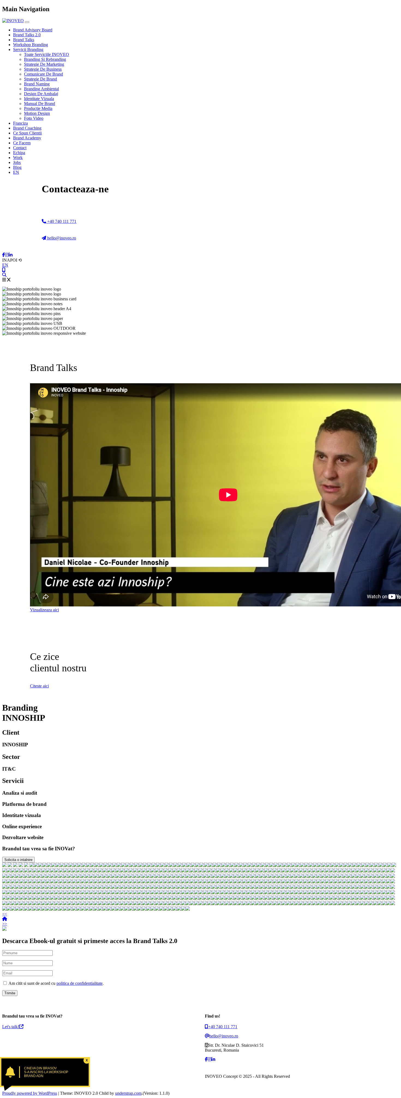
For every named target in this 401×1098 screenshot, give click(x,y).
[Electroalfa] (302, 865)
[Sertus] (70, 871)
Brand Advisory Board (32, 30)
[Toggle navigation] (27, 22)
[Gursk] (49, 865)
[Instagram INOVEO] (7, 255)
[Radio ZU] (122, 871)
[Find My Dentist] (53, 865)
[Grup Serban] (149, 865)
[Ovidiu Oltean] (96, 871)
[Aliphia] (17, 871)
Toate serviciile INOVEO (46, 54)
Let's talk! (10, 1026)
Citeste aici (39, 686)
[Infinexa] (36, 865)
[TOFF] (219, 865)
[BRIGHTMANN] (97, 865)
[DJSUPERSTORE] (179, 871)
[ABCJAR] (210, 865)
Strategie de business (43, 69)
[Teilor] (119, 865)
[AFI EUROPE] (114, 865)
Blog (17, 167)
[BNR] (21, 865)
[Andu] (57, 871)
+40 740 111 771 (61, 221)
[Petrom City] (161, 871)
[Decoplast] (162, 865)
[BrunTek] (61, 871)
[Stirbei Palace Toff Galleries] (66, 865)
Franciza (20, 123)
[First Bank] (15, 865)
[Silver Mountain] (126, 871)
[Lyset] (132, 865)
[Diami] (105, 871)
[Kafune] (174, 871)
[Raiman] (258, 865)
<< (4, 914)
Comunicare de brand (43, 74)
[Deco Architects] (324, 865)
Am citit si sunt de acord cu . (56, 983)
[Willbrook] (170, 871)
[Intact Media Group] (26, 871)
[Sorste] (346, 865)
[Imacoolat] (363, 865)
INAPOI (12, 260)
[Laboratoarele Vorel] (333, 865)
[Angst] (83, 871)
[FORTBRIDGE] (180, 865)
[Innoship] (224, 865)
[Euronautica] (337, 865)
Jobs (17, 162)
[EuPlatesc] (106, 865)
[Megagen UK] (153, 871)
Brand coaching (27, 128)
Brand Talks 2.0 (27, 34)
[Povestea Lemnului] (109, 871)
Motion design (37, 113)
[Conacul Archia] (87, 871)
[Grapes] (250, 865)
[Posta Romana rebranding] (45, 865)
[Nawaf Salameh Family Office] (75, 865)
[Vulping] (385, 865)
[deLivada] (22, 871)
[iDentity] (320, 865)
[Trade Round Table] (350, 865)
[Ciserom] (100, 871)
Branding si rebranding (45, 59)
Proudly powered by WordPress (29, 1093)
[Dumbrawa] (197, 865)
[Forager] (154, 865)
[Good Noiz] (110, 865)
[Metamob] (376, 865)
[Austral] (65, 871)
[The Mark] (157, 871)
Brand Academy (27, 138)
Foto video (33, 118)
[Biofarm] (10, 865)
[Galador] (372, 865)
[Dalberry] (4, 871)
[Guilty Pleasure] (368, 865)
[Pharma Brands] (389, 865)
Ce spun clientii (27, 133)
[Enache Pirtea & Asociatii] (101, 865)
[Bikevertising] (315, 865)
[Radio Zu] (26, 865)
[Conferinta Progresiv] (193, 865)
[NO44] (232, 865)
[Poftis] (91, 871)
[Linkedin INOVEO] (11, 255)
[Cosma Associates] (306, 865)
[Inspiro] (171, 865)
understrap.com (128, 1093)
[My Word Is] (123, 865)
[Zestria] (166, 871)
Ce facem (22, 142)
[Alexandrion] (118, 871)
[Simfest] (148, 871)
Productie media (38, 108)
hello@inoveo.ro (61, 238)
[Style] (341, 865)
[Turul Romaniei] (43, 871)
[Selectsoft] (88, 865)
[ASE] (4, 865)
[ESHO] (189, 865)
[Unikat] (84, 865)
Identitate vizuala (39, 98)
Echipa (19, 152)
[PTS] (202, 865)
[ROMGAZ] (127, 865)
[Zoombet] (139, 871)
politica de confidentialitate (79, 983)
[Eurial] (359, 865)
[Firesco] (263, 865)
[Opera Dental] (280, 865)
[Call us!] (3, 270)
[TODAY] (175, 865)
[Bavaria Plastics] (167, 865)
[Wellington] (311, 865)
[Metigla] (267, 865)
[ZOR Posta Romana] (40, 865)
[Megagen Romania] (298, 865)
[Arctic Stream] (145, 865)
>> (4, 924)
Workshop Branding (30, 44)
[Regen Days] (58, 865)
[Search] (4, 275)
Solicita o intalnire (18, 860)
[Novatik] (131, 871)
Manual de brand (39, 103)
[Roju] (394, 865)
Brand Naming (37, 84)
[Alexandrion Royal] (141, 865)
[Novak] (272, 865)
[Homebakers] (228, 865)
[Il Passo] (48, 871)
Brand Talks (23, 39)
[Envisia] (136, 865)
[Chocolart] (293, 865)
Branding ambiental (41, 88)
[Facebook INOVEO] (3, 255)
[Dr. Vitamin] (35, 871)
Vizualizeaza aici (44, 610)
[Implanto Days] (62, 865)
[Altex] (31, 865)
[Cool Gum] (52, 871)
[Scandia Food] (354, 865)
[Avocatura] (30, 871)
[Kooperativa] (13, 871)
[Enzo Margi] (285, 865)
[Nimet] (206, 865)
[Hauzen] (184, 865)
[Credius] (381, 865)
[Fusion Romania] (93, 865)
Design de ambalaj (41, 93)
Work (18, 157)
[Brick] (158, 865)
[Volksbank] (9, 871)
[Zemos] (237, 865)
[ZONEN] (215, 865)
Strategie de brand (40, 79)
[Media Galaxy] (328, 865)
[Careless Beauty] (39, 871)
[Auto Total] (79, 865)
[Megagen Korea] (254, 865)
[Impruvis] (289, 865)
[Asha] (74, 871)
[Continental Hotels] (71, 865)
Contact (19, 147)
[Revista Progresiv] (187, 871)
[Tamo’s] (183, 871)
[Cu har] (135, 871)
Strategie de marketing (44, 64)
